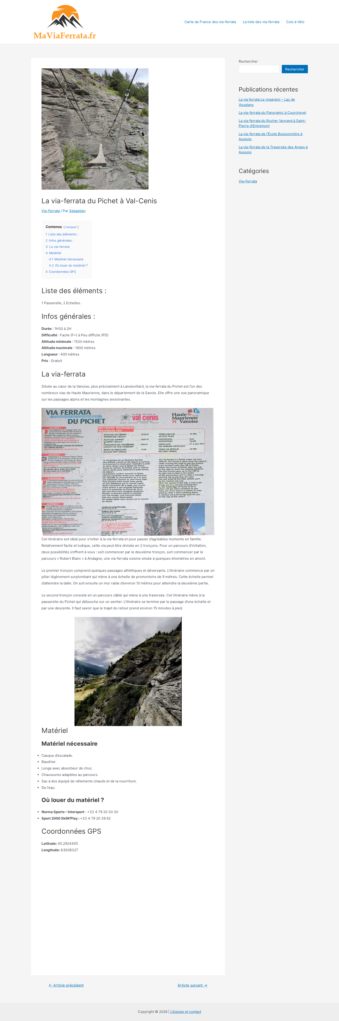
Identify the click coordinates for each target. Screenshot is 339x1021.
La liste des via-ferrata (261, 22)
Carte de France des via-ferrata (210, 22)
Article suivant (192, 985)
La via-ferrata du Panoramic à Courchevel (272, 112)
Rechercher (248, 61)
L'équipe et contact (185, 1011)
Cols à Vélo (295, 22)
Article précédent (66, 985)
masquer (71, 227)
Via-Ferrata (51, 211)
